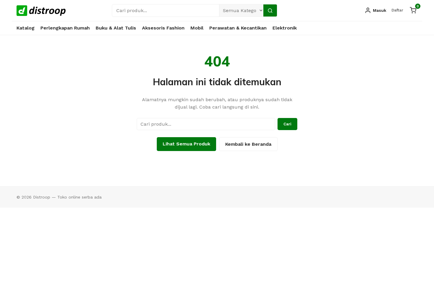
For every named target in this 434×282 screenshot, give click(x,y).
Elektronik (285, 28)
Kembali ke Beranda (248, 144)
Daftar (397, 10)
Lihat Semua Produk (186, 144)
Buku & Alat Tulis (116, 28)
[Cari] (270, 10)
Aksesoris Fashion (163, 28)
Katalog (26, 28)
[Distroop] (41, 10)
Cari (287, 124)
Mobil (196, 28)
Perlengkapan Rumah (65, 28)
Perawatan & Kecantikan (238, 28)
